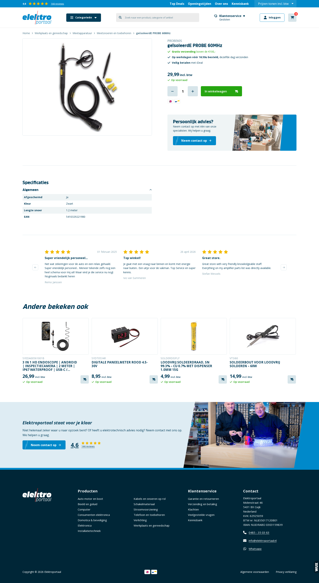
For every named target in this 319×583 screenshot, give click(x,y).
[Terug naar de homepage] (37, 17)
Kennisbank (240, 4)
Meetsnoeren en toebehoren (114, 33)
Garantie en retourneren (203, 499)
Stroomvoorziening (146, 509)
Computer (84, 509)
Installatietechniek (89, 531)
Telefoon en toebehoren (149, 515)
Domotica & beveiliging (92, 520)
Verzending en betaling (202, 504)
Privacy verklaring (286, 572)
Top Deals (177, 4)
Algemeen (30, 190)
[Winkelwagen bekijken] (292, 17)
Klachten (193, 509)
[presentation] (35, 267)
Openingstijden (199, 4)
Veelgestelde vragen (201, 515)
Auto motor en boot (90, 499)
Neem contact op (43, 445)
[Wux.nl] (316, 567)
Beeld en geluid (87, 504)
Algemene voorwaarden (254, 572)
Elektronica (85, 525)
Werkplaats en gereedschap (51, 33)
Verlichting (140, 520)
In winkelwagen (216, 91)
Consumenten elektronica (94, 515)
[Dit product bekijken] (56, 336)
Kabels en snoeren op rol (150, 499)
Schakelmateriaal (144, 504)
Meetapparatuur (82, 33)
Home (26, 33)
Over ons (221, 4)
